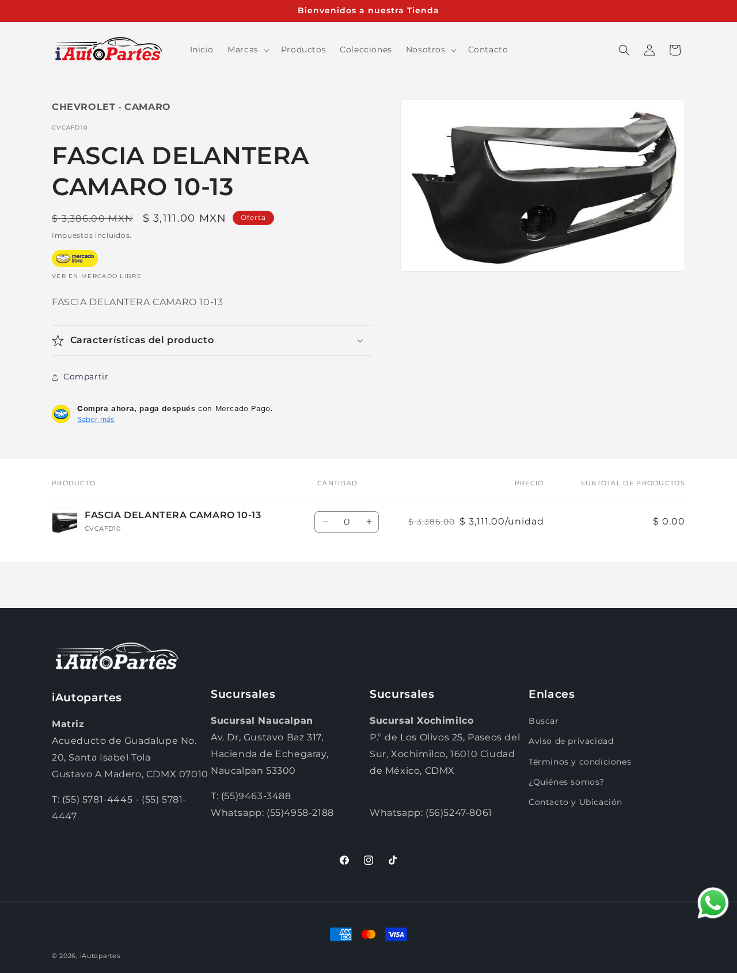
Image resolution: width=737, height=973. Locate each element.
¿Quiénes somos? (567, 782)
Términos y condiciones (580, 762)
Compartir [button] (85, 376)
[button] (247, 49)
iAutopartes (100, 956)
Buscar (544, 721)
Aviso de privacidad (571, 741)
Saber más (96, 419)
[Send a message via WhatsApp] (713, 903)
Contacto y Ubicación (575, 802)
